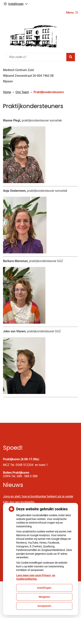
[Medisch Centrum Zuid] (31, 34)
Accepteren (44, 605)
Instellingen (44, 587)
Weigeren (44, 596)
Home (7, 92)
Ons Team (22, 92)
